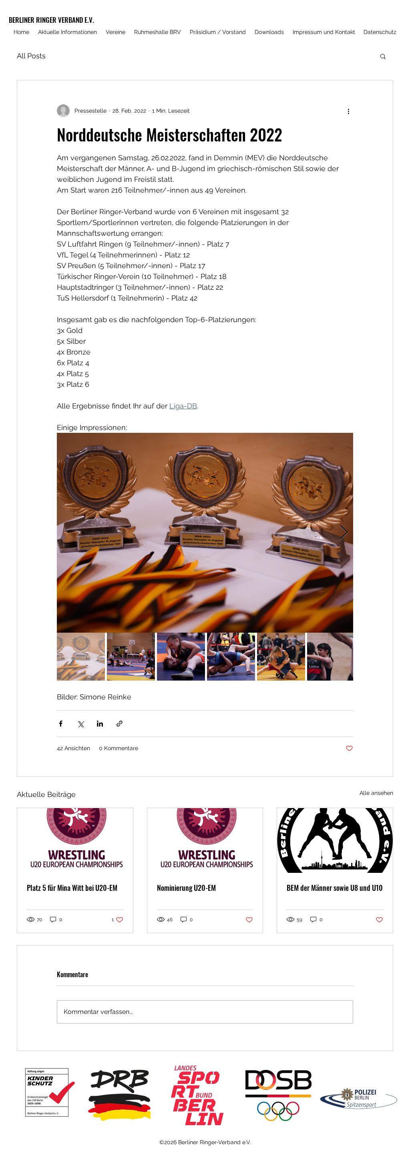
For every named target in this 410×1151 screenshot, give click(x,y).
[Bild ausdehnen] (205, 533)
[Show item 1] (81, 657)
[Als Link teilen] (119, 723)
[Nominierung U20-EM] (205, 840)
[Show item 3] (181, 657)
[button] (383, 56)
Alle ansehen (376, 793)
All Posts (31, 56)
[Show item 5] (281, 657)
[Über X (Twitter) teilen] (80, 723)
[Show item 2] (131, 657)
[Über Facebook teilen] (60, 723)
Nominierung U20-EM (186, 887)
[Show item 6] (331, 657)
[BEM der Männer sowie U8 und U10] (335, 840)
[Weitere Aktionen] (348, 110)
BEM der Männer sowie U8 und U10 (335, 887)
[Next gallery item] (343, 533)
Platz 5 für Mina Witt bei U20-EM (72, 887)
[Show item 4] (231, 657)
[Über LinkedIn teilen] (100, 723)
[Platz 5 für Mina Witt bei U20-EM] (75, 840)
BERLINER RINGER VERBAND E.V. (51, 20)
